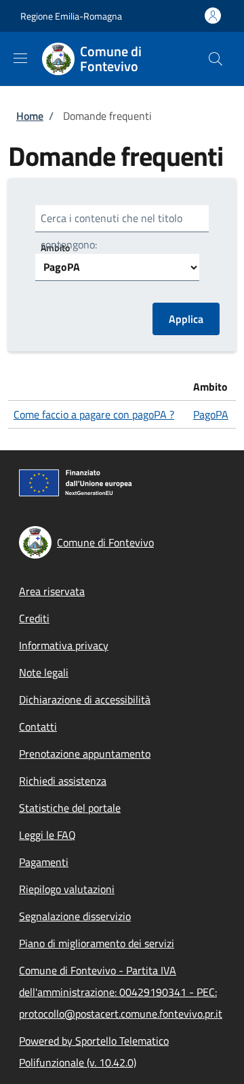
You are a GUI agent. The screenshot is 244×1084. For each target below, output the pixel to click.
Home (29, 116)
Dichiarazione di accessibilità (84, 699)
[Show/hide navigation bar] (20, 58)
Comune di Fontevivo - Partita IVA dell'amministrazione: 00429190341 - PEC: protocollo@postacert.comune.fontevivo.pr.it (120, 992)
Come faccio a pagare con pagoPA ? (94, 414)
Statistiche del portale (70, 808)
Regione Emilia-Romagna (71, 16)
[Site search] (215, 59)
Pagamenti (43, 862)
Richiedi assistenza (62, 781)
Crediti (34, 618)
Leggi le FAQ (47, 835)
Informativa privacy (63, 645)
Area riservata (52, 591)
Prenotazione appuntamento (84, 753)
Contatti (38, 726)
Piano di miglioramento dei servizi (96, 943)
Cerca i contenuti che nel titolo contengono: (111, 231)
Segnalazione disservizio (75, 916)
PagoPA (210, 414)
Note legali (43, 672)
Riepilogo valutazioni (67, 889)
